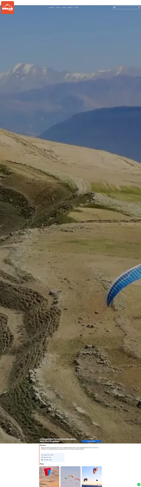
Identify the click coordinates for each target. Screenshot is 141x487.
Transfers (76, 7)
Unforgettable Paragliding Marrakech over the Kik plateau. (58, 440)
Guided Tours (51, 7)
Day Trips (63, 7)
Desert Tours (70, 7)
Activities (58, 7)
